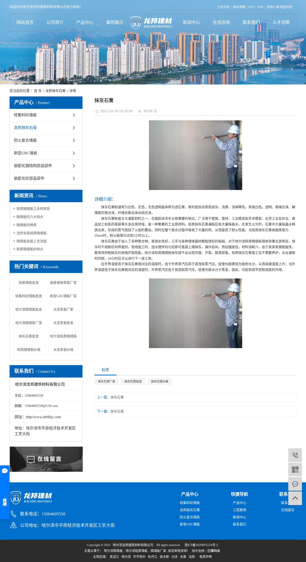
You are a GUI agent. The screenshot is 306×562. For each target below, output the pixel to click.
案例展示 (114, 22)
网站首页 (25, 22)
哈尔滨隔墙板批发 (28, 309)
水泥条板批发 (63, 323)
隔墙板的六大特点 (29, 217)
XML (260, 7)
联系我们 (251, 22)
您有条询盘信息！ (281, 7)
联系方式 (288, 503)
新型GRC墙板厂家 (63, 296)
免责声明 (205, 556)
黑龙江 (114, 556)
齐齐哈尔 (139, 556)
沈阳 (192, 556)
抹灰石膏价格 (159, 381)
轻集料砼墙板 (25, 115)
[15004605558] (295, 455)
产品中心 (84, 22)
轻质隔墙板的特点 (29, 249)
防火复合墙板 (25, 140)
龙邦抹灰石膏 (55, 91)
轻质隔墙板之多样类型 (33, 209)
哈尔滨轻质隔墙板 (63, 336)
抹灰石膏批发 (29, 336)
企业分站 (223, 7)
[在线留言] (295, 484)
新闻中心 (191, 22)
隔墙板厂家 (158, 550)
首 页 (38, 91)
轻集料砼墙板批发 (28, 296)
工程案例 (239, 510)
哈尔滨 (126, 556)
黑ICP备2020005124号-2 (201, 545)
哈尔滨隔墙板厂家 (28, 323)
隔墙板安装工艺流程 (31, 241)
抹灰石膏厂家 (106, 381)
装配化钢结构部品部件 (33, 166)
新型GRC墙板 (25, 153)
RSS (251, 7)
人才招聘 (281, 22)
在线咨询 (221, 22)
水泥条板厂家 (63, 309)
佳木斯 (164, 556)
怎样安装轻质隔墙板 (31, 233)
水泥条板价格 (63, 349)
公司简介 (55, 22)
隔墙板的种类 (26, 225)
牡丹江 (152, 556)
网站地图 (239, 7)
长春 (183, 556)
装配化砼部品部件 (29, 178)
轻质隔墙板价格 (28, 349)
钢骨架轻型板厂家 (63, 282)
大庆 (174, 556)
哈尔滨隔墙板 (113, 550)
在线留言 (288, 510)
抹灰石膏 (117, 397)
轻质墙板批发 (29, 282)
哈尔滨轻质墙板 (137, 550)
